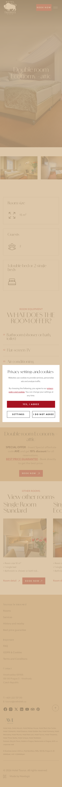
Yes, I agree (31, 404)
